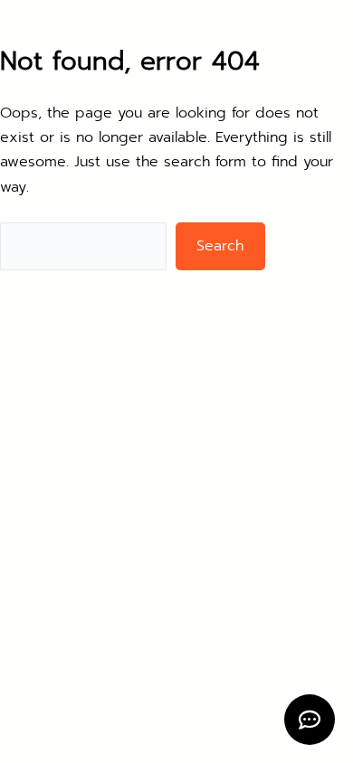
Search (219, 246)
